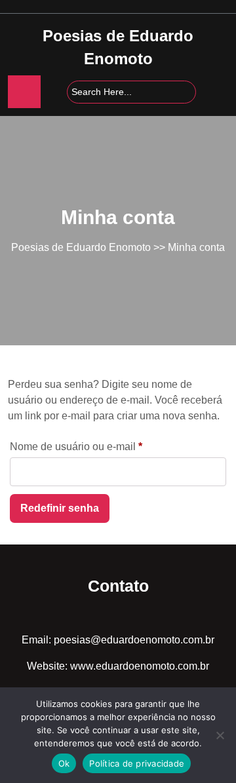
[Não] (219, 735)
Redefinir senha (59, 508)
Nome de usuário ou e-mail (101, 446)
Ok (64, 763)
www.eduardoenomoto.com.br (139, 666)
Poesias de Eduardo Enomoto (81, 247)
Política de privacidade (136, 763)
